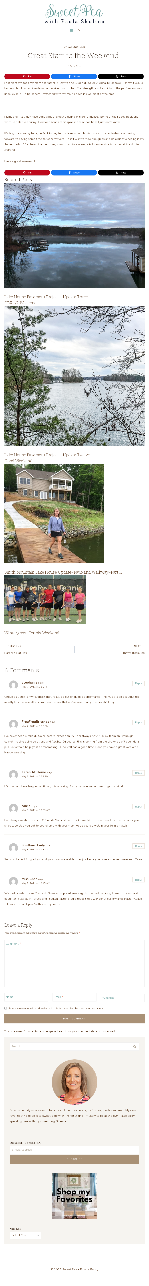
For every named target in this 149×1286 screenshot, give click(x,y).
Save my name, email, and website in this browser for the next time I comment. (56, 1008)
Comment (13, 944)
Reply (138, 683)
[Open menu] (71, 30)
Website (108, 998)
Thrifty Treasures (134, 650)
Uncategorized (74, 47)
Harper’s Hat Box (15, 650)
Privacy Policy (89, 1269)
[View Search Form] (78, 30)
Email (58, 997)
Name (11, 997)
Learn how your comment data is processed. (86, 1031)
